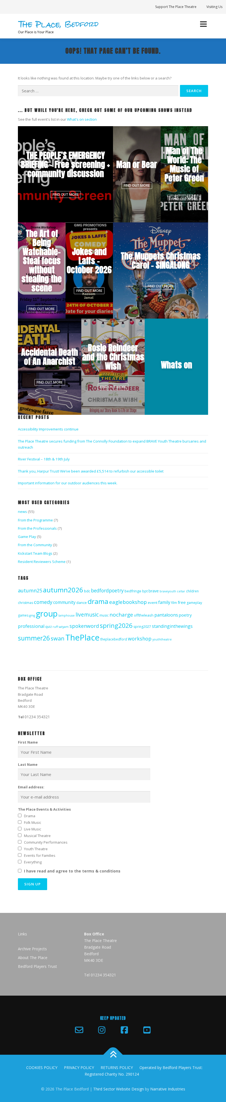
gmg (32, 615)
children (192, 591)
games (23, 615)
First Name (28, 742)
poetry (185, 615)
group (47, 613)
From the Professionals (37, 528)
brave (154, 590)
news (22, 511)
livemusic (87, 614)
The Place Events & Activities (44, 809)
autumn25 (30, 590)
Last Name (27, 764)
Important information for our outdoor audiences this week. (67, 482)
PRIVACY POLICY (79, 1067)
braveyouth (168, 591)
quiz (48, 626)
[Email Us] (79, 1030)
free (182, 602)
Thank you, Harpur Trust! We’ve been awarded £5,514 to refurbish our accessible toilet (90, 471)
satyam (64, 627)
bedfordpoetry (107, 590)
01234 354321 (37, 716)
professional (31, 626)
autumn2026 (63, 589)
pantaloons (166, 615)
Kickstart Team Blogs (35, 553)
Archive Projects (32, 948)
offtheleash (144, 615)
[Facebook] (124, 1030)
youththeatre (162, 639)
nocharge (121, 614)
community (64, 602)
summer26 (34, 638)
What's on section (82, 119)
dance (81, 602)
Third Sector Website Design (118, 1089)
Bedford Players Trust (37, 966)
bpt (145, 591)
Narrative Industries (167, 1089)
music (104, 615)
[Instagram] (102, 1030)
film (174, 602)
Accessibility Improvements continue (48, 429)
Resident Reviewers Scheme (42, 561)
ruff (55, 627)
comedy (43, 602)
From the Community (35, 544)
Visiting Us (214, 6)
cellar (181, 591)
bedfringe (133, 591)
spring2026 (116, 625)
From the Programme (35, 520)
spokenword (84, 626)
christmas (25, 602)
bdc (87, 591)
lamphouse (66, 615)
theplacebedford (113, 639)
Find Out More (66, 194)
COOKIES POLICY (41, 1067)
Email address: (31, 787)
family (164, 602)
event (152, 602)
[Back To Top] (113, 1055)
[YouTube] (147, 1030)
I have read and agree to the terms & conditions (72, 871)
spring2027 (142, 626)
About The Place (32, 957)
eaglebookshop (128, 601)
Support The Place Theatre (176, 6)
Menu (203, 23)
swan (57, 638)
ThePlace (82, 637)
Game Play (27, 536)
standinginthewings (172, 626)
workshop (140, 638)
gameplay (194, 602)
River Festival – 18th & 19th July (44, 459)
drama (98, 601)
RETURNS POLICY (117, 1067)
